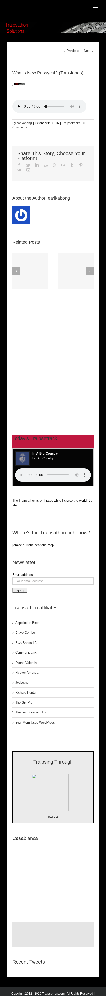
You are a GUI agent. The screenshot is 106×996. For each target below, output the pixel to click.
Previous (73, 51)
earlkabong (24, 123)
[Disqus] (53, 352)
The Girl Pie (23, 702)
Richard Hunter (25, 692)
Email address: (23, 575)
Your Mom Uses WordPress (35, 722)
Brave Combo (25, 632)
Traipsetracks (71, 123)
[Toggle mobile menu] (96, 7)
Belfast (53, 817)
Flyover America (26, 672)
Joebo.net (22, 682)
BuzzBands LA (26, 643)
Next (87, 51)
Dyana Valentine (26, 662)
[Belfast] (50, 793)
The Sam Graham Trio (31, 712)
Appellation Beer (27, 623)
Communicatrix (26, 652)
